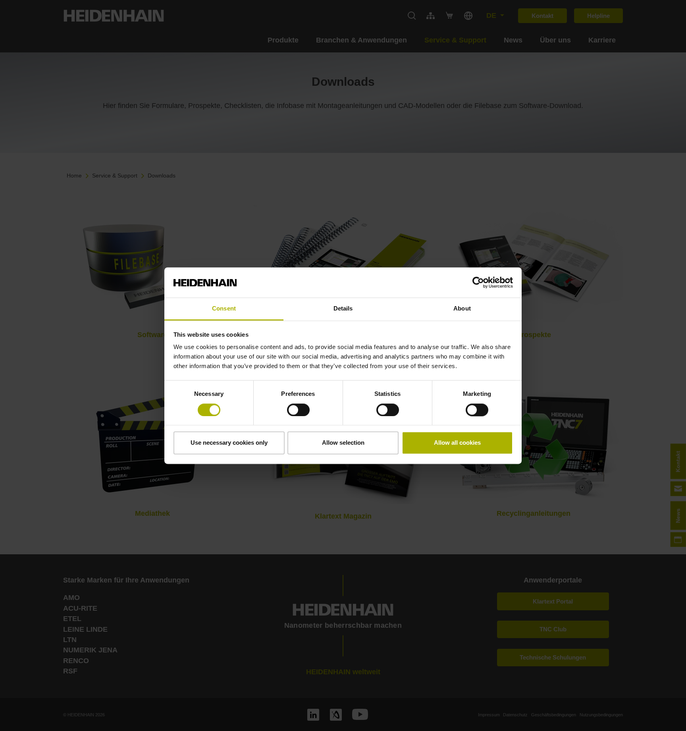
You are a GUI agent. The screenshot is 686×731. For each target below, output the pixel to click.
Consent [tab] (224, 308)
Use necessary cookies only (229, 443)
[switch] (298, 409)
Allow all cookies (457, 443)
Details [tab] (343, 308)
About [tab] (462, 308)
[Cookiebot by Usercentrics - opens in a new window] (478, 282)
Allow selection (343, 443)
